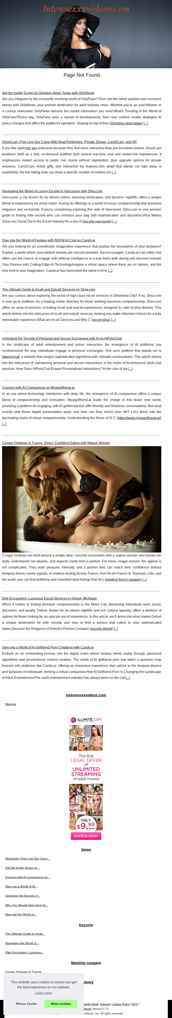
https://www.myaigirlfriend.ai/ (139, 418)
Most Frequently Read (84, 1004)
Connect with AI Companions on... (27, 877)
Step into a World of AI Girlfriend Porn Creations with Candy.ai (48, 647)
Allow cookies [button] (61, 1003)
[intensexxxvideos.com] (86, 34)
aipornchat (11, 357)
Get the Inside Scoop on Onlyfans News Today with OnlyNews (48, 93)
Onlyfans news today (126, 123)
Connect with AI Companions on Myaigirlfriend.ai (38, 387)
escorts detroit (101, 628)
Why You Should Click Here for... (26, 905)
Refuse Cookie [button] (26, 1003)
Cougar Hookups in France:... (24, 971)
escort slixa (101, 320)
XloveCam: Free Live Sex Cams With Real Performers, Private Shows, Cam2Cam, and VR (69, 142)
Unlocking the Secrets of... (22, 895)
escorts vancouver (97, 221)
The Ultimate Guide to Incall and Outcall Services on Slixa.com (48, 289)
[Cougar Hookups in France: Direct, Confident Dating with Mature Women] (81, 499)
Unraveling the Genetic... (21, 991)
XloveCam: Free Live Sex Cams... (27, 858)
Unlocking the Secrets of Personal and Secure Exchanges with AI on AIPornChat (62, 338)
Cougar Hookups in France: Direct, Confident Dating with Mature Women (56, 443)
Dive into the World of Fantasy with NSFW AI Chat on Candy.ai (48, 240)
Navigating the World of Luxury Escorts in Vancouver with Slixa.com (52, 191)
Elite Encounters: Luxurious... (24, 952)
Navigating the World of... (22, 943)
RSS (134, 1004)
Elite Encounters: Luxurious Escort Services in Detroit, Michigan (49, 598)
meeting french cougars (123, 579)
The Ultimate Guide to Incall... (25, 933)
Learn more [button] (43, 993)
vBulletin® (85, 1008)
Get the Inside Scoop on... (22, 867)
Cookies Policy (121, 1004)
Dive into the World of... (20, 914)
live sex (31, 148)
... (146, 123)
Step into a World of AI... (21, 886)
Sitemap (10, 704)
